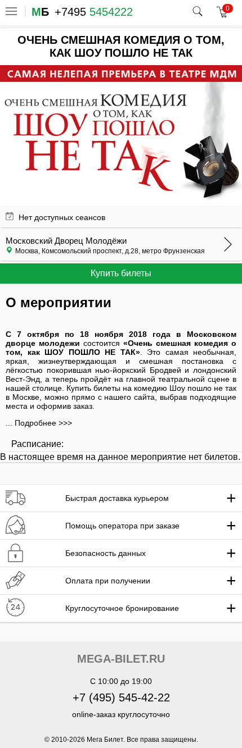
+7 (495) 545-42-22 (121, 697)
